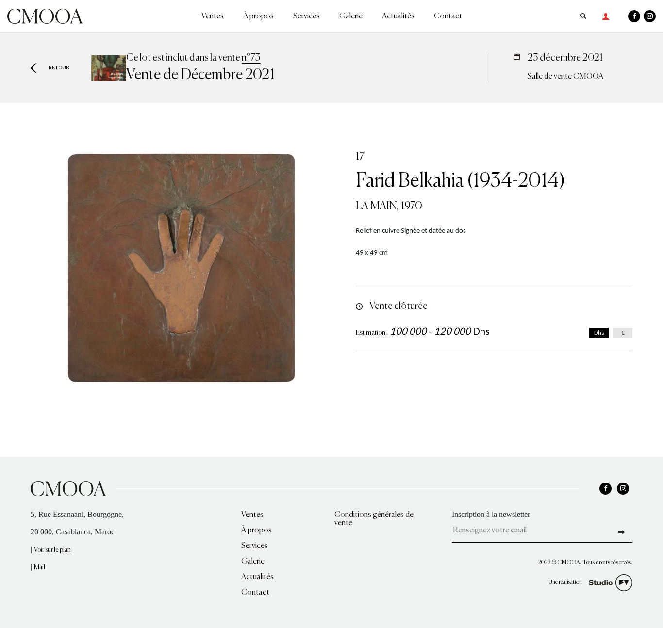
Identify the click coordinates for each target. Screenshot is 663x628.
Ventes (212, 16)
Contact (448, 16)
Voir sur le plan (52, 550)
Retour (59, 67)
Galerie (351, 16)
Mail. (40, 567)
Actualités (398, 16)
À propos (258, 16)
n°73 (251, 58)
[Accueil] (45, 15)
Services (306, 16)
